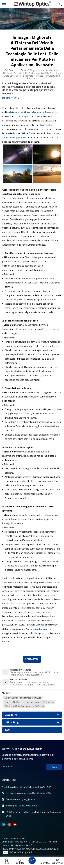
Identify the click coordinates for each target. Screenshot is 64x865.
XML (28, 848)
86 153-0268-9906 (41, 793)
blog (5, 848)
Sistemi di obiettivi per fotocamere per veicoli (29, 702)
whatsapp (21, 838)
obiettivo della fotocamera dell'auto (24, 706)
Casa (23, 70)
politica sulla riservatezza (44, 848)
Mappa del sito (17, 848)
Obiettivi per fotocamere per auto (23, 697)
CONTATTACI (32, 659)
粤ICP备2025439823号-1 (23, 845)
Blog (32, 70)
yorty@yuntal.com (31, 799)
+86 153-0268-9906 (27, 805)
